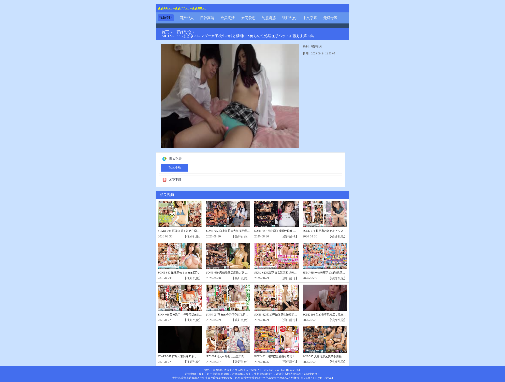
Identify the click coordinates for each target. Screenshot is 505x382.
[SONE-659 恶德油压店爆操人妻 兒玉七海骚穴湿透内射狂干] (228, 256)
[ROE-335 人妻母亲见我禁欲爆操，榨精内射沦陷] (325, 339)
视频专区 (166, 18)
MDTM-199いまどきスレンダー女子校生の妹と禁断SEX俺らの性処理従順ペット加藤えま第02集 (238, 36)
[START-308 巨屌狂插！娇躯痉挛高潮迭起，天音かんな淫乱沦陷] (180, 214)
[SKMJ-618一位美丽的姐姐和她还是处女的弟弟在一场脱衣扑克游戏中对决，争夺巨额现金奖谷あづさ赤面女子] (325, 256)
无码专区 (330, 18)
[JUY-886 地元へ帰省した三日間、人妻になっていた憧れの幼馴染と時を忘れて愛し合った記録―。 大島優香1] (228, 339)
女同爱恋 (248, 18)
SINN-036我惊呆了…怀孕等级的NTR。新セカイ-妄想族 (192, 314)
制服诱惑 (269, 18)
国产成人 (187, 18)
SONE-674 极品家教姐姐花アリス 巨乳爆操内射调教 (334, 230)
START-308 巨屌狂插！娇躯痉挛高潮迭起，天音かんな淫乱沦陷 (197, 230)
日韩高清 (207, 18)
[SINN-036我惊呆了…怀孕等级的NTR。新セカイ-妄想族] (180, 298)
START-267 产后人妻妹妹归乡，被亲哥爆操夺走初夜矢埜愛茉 (195, 356)
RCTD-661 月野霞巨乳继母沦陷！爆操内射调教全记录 (287, 356)
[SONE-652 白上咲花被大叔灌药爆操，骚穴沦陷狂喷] (228, 214)
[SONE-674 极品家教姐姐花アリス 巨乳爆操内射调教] (325, 214)
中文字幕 (310, 18)
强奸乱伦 (289, 18)
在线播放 (174, 167)
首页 (165, 32)
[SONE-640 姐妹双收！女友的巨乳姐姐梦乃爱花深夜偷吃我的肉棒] (180, 256)
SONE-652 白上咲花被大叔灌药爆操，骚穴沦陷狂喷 (237, 230)
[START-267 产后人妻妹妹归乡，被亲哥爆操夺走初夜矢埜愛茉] (180, 339)
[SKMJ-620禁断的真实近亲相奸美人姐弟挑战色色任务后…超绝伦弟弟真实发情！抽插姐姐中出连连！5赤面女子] (276, 256)
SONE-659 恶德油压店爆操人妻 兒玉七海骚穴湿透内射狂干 (242, 272)
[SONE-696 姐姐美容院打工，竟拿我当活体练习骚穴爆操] (325, 298)
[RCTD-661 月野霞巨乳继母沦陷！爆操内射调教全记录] (276, 339)
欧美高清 (228, 18)
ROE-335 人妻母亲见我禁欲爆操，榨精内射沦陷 (332, 356)
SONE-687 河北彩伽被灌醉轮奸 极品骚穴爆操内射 (284, 230)
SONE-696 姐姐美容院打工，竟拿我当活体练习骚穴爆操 (337, 314)
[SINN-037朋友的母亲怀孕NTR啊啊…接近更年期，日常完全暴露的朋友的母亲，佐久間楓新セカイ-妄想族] (228, 298)
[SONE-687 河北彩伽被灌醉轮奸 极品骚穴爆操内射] (276, 214)
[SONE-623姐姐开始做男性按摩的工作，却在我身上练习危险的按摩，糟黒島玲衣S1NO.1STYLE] (276, 298)
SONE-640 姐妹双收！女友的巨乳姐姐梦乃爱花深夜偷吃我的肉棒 (197, 272)
